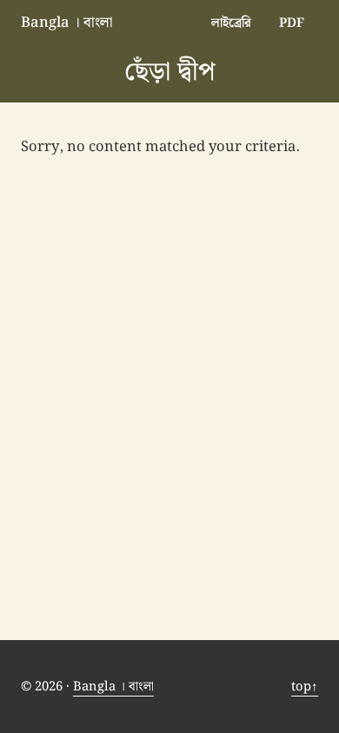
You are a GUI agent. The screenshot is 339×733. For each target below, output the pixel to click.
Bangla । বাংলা (66, 22)
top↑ (304, 687)
